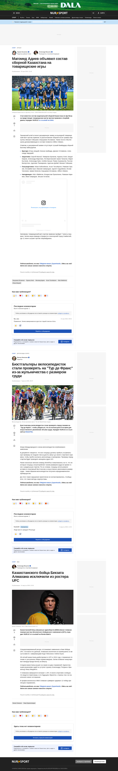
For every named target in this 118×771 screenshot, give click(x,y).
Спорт (14, 17)
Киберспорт (44, 17)
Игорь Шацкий (17, 283)
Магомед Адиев (40, 280)
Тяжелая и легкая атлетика (62, 17)
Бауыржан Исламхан (19, 280)
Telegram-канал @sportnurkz (50, 482)
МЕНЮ (18, 13)
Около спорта (97, 17)
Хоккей (51, 17)
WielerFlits (29, 432)
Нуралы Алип (30, 280)
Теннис (28, 17)
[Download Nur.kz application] (59, 5)
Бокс (33, 17)
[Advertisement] (59, 34)
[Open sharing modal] (14, 130)
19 (28, 503)
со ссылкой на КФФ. (46, 120)
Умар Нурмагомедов (29, 703)
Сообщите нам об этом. (47, 272)
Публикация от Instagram (43, 230)
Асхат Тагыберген (51, 280)
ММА (37, 17)
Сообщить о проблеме (83, 761)
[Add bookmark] (14, 136)
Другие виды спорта (77, 17)
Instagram (66, 341)
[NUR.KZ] (59, 13)
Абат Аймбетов (62, 280)
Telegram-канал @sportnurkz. (50, 263)
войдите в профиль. (63, 313)
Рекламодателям (100, 761)
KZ (93, 13)
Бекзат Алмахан (17, 703)
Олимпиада (88, 17)
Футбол (22, 17)
